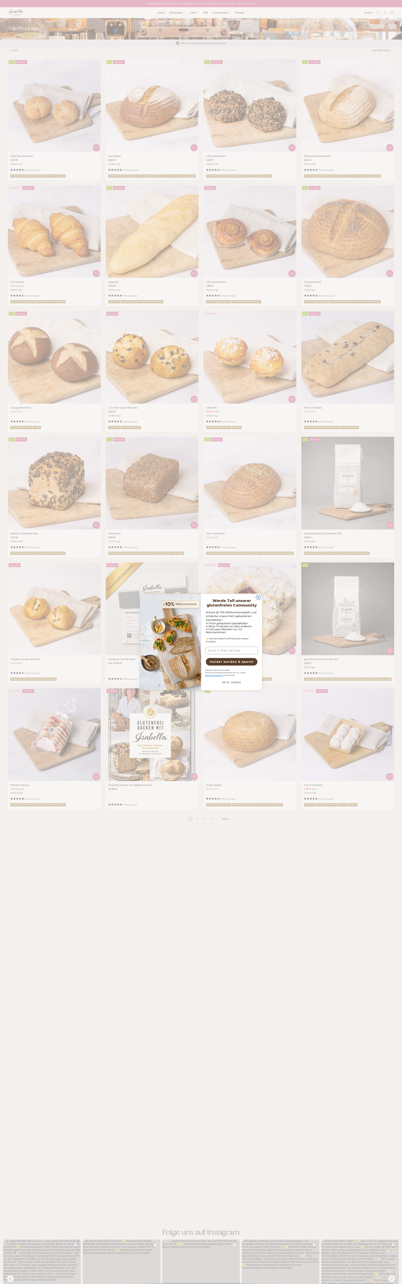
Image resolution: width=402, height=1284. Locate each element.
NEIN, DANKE (231, 682)
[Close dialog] (258, 597)
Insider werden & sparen (232, 661)
